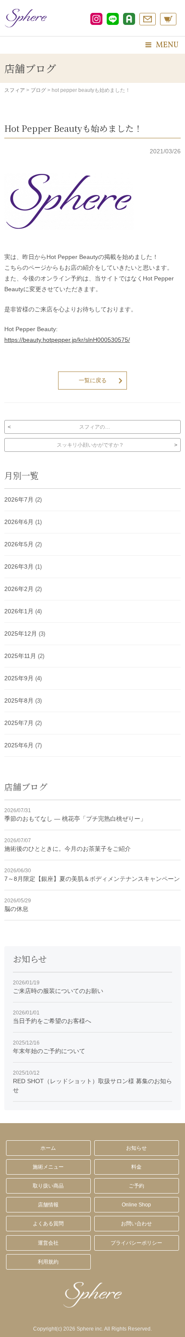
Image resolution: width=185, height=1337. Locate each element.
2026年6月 (19, 521)
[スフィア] (25, 18)
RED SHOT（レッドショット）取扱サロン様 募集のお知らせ (92, 1081)
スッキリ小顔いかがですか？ (90, 445)
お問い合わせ (136, 1224)
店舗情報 (48, 1205)
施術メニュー (48, 1167)
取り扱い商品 (48, 1186)
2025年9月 (19, 678)
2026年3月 (19, 566)
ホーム (48, 1148)
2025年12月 (20, 633)
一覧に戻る (93, 380)
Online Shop (136, 1205)
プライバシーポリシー (136, 1243)
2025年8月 (19, 700)
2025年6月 (19, 745)
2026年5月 (19, 544)
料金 (136, 1167)
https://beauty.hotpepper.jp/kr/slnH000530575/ (67, 339)
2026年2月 (19, 588)
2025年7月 (19, 722)
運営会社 (48, 1243)
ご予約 (136, 1186)
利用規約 (48, 1262)
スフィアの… (94, 427)
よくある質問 (48, 1224)
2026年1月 (19, 611)
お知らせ (136, 1148)
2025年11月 (20, 655)
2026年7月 (19, 499)
